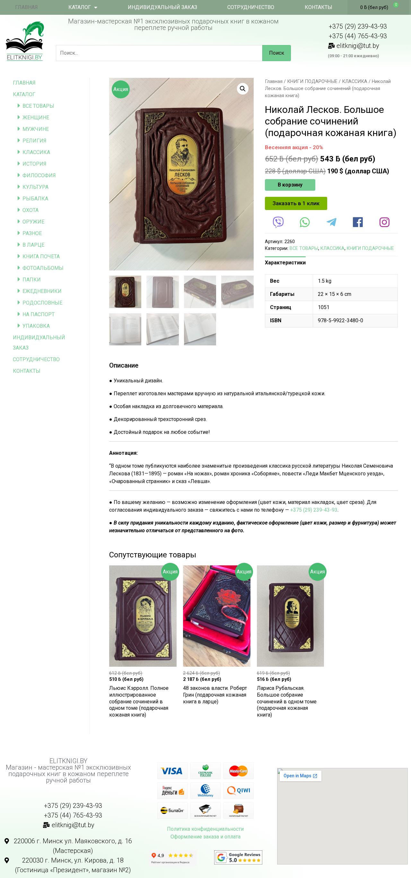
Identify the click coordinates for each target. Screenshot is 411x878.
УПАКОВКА (36, 326)
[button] (296, 203)
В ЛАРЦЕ (33, 245)
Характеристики (285, 263)
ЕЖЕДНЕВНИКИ (42, 291)
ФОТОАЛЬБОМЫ (43, 268)
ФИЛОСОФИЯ (39, 175)
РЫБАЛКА (35, 199)
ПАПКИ (31, 280)
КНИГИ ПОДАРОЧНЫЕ (312, 81)
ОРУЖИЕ (33, 222)
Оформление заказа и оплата (205, 837)
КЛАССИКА (36, 152)
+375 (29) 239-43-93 (313, 510)
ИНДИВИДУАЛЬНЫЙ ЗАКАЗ (162, 7)
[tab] (285, 262)
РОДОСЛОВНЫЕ (42, 303)
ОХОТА (30, 210)
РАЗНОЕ (32, 233)
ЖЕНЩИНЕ (35, 117)
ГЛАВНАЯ (26, 7)
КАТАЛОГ (79, 7)
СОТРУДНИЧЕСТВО (250, 7)
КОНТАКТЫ (318, 7)
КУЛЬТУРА (35, 187)
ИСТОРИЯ (34, 164)
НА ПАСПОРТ (38, 314)
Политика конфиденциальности (205, 829)
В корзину (290, 185)
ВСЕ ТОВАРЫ (38, 106)
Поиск (276, 53)
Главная (274, 81)
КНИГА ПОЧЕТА (41, 256)
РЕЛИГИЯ (34, 141)
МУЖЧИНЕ (35, 129)
